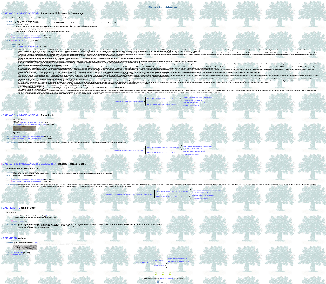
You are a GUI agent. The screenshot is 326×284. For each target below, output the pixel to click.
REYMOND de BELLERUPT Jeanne (178, 261)
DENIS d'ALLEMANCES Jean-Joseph (194, 102)
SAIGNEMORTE (11, 208)
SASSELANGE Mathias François (28, 46)
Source (25, 119)
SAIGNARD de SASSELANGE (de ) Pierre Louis (129, 150)
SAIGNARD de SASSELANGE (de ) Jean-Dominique (28, 35)
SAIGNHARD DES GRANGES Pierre (179, 259)
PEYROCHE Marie (18, 255)
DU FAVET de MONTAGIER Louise (193, 100)
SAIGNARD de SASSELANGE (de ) (21, 13)
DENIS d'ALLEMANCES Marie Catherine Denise (27, 37)
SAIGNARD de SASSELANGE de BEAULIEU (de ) (29, 164)
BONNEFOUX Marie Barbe (191, 105)
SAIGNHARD (10, 238)
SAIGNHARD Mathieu (142, 263)
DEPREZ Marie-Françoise (21, 40)
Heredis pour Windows (166, 278)
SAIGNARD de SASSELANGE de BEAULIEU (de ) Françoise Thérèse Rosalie (129, 194)
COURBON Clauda (18, 221)
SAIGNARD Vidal (17, 253)
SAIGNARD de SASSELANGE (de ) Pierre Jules (129, 101)
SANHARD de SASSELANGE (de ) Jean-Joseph (197, 97)
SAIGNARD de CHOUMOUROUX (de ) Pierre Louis (31, 124)
